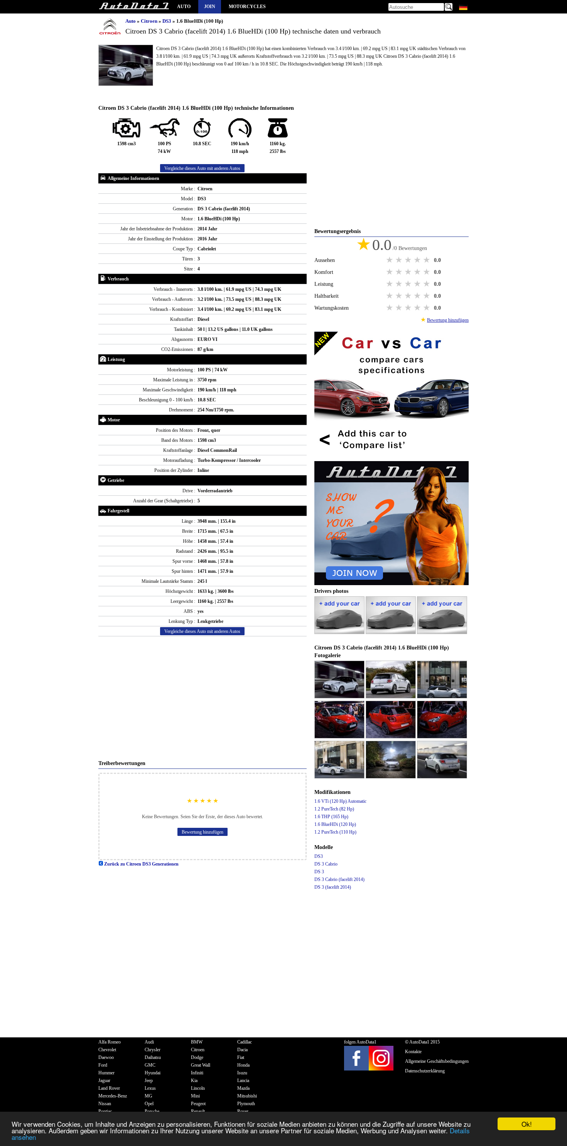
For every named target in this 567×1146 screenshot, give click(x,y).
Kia (194, 1080)
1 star (390, 260)
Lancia (243, 1080)
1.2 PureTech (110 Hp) (335, 832)
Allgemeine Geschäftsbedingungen (437, 1061)
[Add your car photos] (340, 632)
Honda (243, 1065)
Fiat (240, 1057)
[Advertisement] (202, 698)
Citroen (150, 21)
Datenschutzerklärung (425, 1071)
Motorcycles (247, 6)
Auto (184, 6)
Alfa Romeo (109, 1042)
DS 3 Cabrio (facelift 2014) (339, 879)
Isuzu (242, 1073)
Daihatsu (153, 1057)
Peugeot (198, 1103)
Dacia (242, 1049)
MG (148, 1096)
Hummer (106, 1073)
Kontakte (413, 1051)
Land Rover (109, 1088)
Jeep (149, 1080)
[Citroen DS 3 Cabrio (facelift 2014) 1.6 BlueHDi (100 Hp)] (340, 697)
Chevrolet (107, 1049)
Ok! (526, 1124)
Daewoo (106, 1057)
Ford (102, 1065)
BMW (196, 1042)
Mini (195, 1096)
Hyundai (152, 1073)
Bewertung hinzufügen (202, 832)
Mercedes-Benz (112, 1096)
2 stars (399, 260)
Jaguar (104, 1080)
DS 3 (319, 871)
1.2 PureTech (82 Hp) (334, 809)
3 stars (408, 260)
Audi (149, 1042)
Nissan (104, 1103)
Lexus (150, 1088)
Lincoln (198, 1088)
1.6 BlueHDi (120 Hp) (335, 824)
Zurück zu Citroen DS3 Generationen (141, 864)
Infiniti (197, 1073)
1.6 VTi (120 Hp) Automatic (340, 801)
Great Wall (200, 1065)
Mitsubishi (247, 1096)
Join (209, 6)
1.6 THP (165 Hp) (331, 816)
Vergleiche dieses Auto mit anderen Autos (202, 168)
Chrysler (152, 1049)
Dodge (197, 1057)
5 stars (427, 260)
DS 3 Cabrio (326, 864)
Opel (149, 1103)
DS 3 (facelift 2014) (332, 887)
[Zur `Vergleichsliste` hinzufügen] (391, 457)
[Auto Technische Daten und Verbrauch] (133, 7)
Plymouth (246, 1103)
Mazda (243, 1088)
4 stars (418, 260)
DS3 (167, 21)
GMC (150, 1065)
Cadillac (244, 1042)
